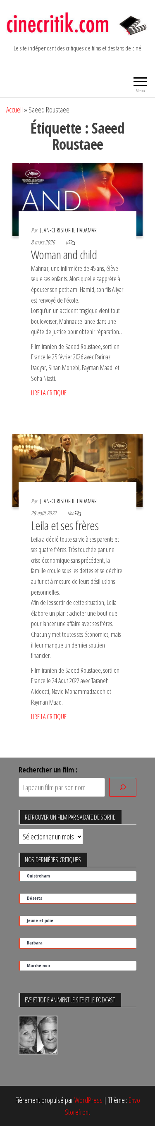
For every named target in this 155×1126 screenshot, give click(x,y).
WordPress (88, 1100)
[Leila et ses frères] (77, 469)
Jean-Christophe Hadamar (68, 230)
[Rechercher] (122, 787)
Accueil (14, 110)
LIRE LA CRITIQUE (49, 392)
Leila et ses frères (64, 525)
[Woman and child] (77, 198)
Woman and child (64, 254)
